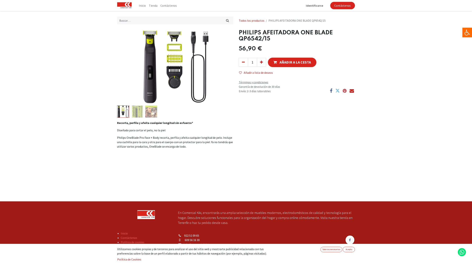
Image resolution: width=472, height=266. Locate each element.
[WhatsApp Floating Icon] (461, 252)
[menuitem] (142, 5)
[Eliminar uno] (243, 62)
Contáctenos (342, 5)
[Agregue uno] (261, 62)
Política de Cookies (129, 259)
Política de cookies (132, 242)
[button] (126, 67)
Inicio (124, 233)
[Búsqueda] (227, 20)
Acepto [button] (349, 249)
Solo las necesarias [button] (331, 249)
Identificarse (314, 5)
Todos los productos (251, 20)
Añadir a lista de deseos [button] (258, 72)
